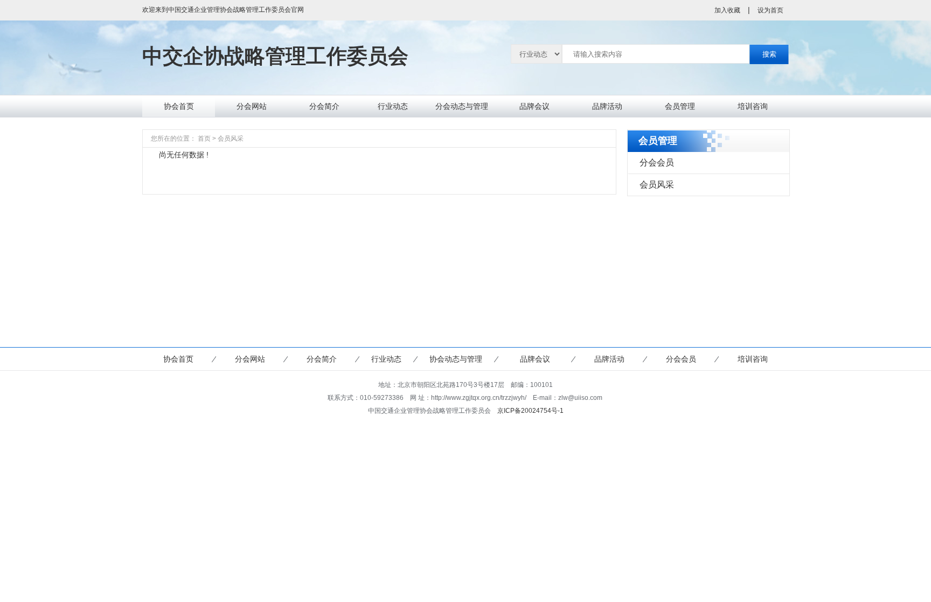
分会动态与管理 (461, 106)
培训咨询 (753, 106)
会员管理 (680, 106)
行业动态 (393, 106)
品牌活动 (607, 106)
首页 (204, 138)
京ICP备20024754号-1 (530, 410)
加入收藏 (727, 10)
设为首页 (770, 10)
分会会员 (657, 162)
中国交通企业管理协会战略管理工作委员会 (229, 9)
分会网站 (252, 106)
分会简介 (324, 106)
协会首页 (179, 106)
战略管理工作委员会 (275, 56)
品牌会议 (534, 106)
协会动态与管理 (455, 359)
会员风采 (657, 184)
